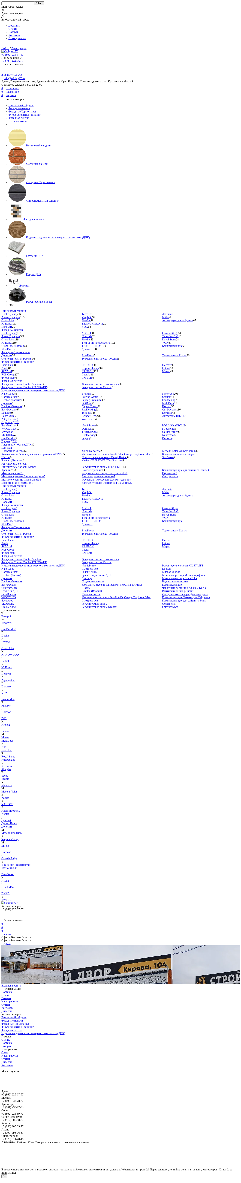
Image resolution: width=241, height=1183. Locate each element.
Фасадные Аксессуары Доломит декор (106, 479)
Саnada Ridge (9, 858)
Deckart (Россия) (11, 399)
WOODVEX (8, 428)
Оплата (12, 28)
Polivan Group (90, 396)
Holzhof (166, 406)
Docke (5, 635)
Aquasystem (8, 680)
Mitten (165, 317)
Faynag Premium (91, 399)
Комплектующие (172, 345)
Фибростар (8, 377)
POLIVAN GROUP (173, 425)
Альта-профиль (10, 810)
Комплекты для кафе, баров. (179, 454)
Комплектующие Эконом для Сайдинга (107, 482)
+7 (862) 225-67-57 (12, 54)
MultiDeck (168, 403)
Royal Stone (169, 339)
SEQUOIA (7, 434)
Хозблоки (168, 457)
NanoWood (7, 393)
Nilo (3, 746)
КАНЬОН (88, 371)
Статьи (5, 1004)
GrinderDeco (89, 415)
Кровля (5, 470)
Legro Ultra (7, 415)
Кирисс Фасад (90, 368)
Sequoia (166, 396)
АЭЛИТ (86, 333)
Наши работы (9, 1001)
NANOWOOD (10, 654)
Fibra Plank (7, 364)
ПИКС (5, 893)
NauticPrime (89, 425)
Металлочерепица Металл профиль (23, 476)
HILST (5, 880)
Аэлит (5, 813)
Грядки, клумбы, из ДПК (16, 444)
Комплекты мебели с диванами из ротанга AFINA (31, 454)
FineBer (86, 320)
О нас (4, 1052)
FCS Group (7, 374)
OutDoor (87, 403)
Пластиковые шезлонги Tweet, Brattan (104, 457)
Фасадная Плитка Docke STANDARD (24, 387)
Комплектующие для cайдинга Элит (185, 470)
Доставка (14, 25)
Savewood (168, 393)
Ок (4, 1176)
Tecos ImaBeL (170, 336)
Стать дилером (17, 38)
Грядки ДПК (33, 274)
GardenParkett (9, 396)
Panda (4, 368)
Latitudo (6, 412)
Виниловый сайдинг (21, 105)
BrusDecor (88, 355)
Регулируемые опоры (39, 301)
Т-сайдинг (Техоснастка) (96, 342)
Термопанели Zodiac (174, 355)
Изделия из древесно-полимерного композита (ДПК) (58, 237)
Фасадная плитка (18, 117)
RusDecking (89, 409)
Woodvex (87, 419)
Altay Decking (9, 419)
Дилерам (6, 1011)
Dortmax (167, 412)
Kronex (5, 724)
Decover (167, 364)
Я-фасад (6, 852)
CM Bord (87, 377)
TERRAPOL (89, 431)
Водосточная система (17, 482)
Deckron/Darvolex (11, 406)
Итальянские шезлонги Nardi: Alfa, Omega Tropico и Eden (116, 454)
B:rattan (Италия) (11, 460)
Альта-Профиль (10, 317)
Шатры (5, 457)
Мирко (166, 371)
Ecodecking (168, 399)
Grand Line (7, 320)
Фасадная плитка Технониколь (100, 384)
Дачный (167, 314)
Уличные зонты (91, 450)
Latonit (166, 368)
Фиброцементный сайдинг (24, 114)
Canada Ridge (170, 333)
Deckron (167, 438)
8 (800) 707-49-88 (11, 75)
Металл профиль (11, 832)
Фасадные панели (19, 108)
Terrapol (86, 412)
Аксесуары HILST (173, 415)
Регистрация (18, 48)
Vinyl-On (87, 317)
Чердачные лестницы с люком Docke (104, 473)
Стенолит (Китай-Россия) (16, 358)
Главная (6, 934)
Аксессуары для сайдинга (177, 320)
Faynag (86, 438)
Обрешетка (169, 473)
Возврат (13, 31)
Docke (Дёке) (9, 314)
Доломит (6, 326)
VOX (85, 326)
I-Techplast (168, 428)
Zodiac (5, 797)
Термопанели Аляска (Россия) (100, 358)
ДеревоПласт (90, 406)
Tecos (85, 314)
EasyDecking (8, 409)
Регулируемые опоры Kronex (18, 466)
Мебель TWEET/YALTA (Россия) (102, 460)
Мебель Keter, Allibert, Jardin (179, 450)
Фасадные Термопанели (22, 111)
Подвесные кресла (12, 450)
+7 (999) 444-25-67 (12, 60)
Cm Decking (169, 409)
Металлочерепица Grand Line (21, 479)
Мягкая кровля (12, 473)
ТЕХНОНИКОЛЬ (92, 323)
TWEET (6, 899)
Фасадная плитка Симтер (97, 387)
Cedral (85, 374)
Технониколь (9, 867)
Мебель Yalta (9, 791)
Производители (17, 121)
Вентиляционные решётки (98, 476)
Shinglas (6, 769)
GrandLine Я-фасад (12, 345)
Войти (5, 48)
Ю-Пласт (6, 323)
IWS (4, 718)
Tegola (5, 778)
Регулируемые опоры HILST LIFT (102, 466)
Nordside (87, 336)
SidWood (6, 371)
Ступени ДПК (34, 255)
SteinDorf (6, 349)
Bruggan (86, 393)
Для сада (24, 285)
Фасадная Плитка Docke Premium (21, 384)
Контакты (14, 35)
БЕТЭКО (87, 364)
